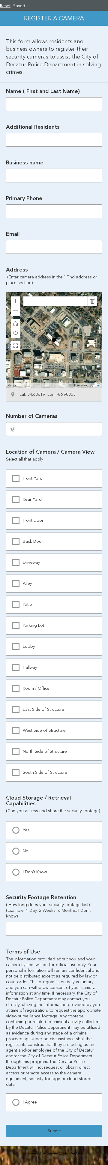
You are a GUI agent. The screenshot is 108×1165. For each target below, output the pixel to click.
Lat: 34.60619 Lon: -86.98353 (48, 394)
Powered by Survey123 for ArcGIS (54, 1153)
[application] (54, 340)
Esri (97, 385)
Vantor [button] (13, 385)
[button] (15, 301)
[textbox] (54, 301)
